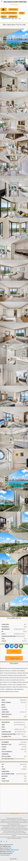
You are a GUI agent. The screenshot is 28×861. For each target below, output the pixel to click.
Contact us (14, 651)
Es (20, 18)
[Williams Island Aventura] (14, 4)
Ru (17, 18)
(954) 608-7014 (7, 848)
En (13, 18)
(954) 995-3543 (7, 18)
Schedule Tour (14, 658)
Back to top (13, 858)
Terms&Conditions (5, 855)
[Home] (3, 9)
